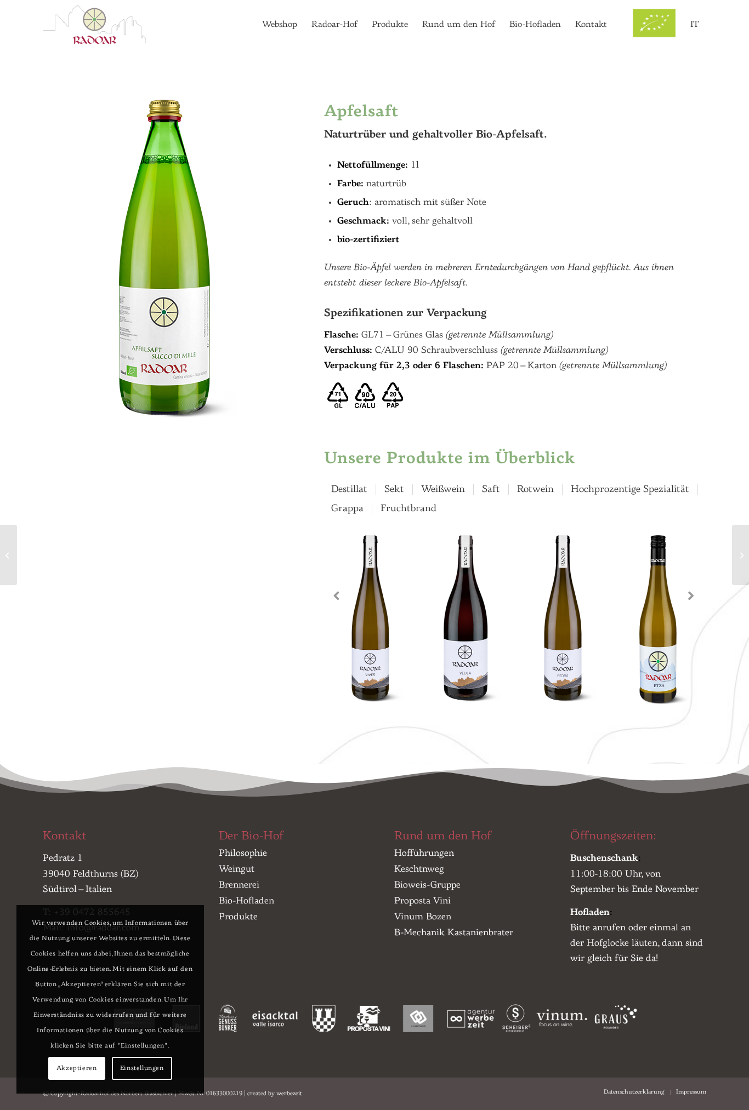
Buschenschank (604, 858)
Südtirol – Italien (77, 889)
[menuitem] (279, 24)
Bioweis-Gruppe (427, 885)
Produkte (238, 917)
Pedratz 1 (63, 858)
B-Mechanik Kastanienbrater (453, 932)
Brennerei (239, 885)
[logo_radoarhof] (96, 24)
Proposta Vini (422, 901)
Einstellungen (142, 1068)
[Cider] (8, 555)
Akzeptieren (76, 1068)
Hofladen (590, 912)
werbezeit (289, 1094)
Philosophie (243, 853)
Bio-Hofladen (246, 901)
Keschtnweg (419, 869)
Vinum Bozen (422, 917)
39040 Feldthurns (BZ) (90, 874)
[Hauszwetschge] (740, 555)
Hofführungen (424, 853)
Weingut (236, 869)
